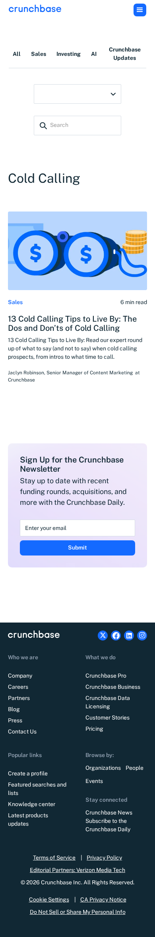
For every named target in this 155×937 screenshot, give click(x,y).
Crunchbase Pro (105, 675)
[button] (140, 10)
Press (15, 720)
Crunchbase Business (112, 687)
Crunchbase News (108, 812)
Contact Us (22, 731)
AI (94, 54)
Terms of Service (54, 857)
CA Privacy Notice (103, 899)
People (134, 768)
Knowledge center (31, 804)
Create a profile (28, 773)
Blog (14, 709)
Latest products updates (28, 819)
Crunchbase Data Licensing (107, 702)
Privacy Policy (104, 857)
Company (20, 675)
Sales (38, 54)
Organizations (103, 768)
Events (94, 781)
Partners (19, 698)
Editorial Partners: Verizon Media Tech (77, 870)
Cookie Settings (49, 899)
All (17, 54)
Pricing (94, 728)
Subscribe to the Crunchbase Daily (107, 825)
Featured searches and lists (37, 788)
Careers (18, 687)
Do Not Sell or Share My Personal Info (78, 912)
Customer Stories (107, 717)
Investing (68, 54)
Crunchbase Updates (125, 53)
